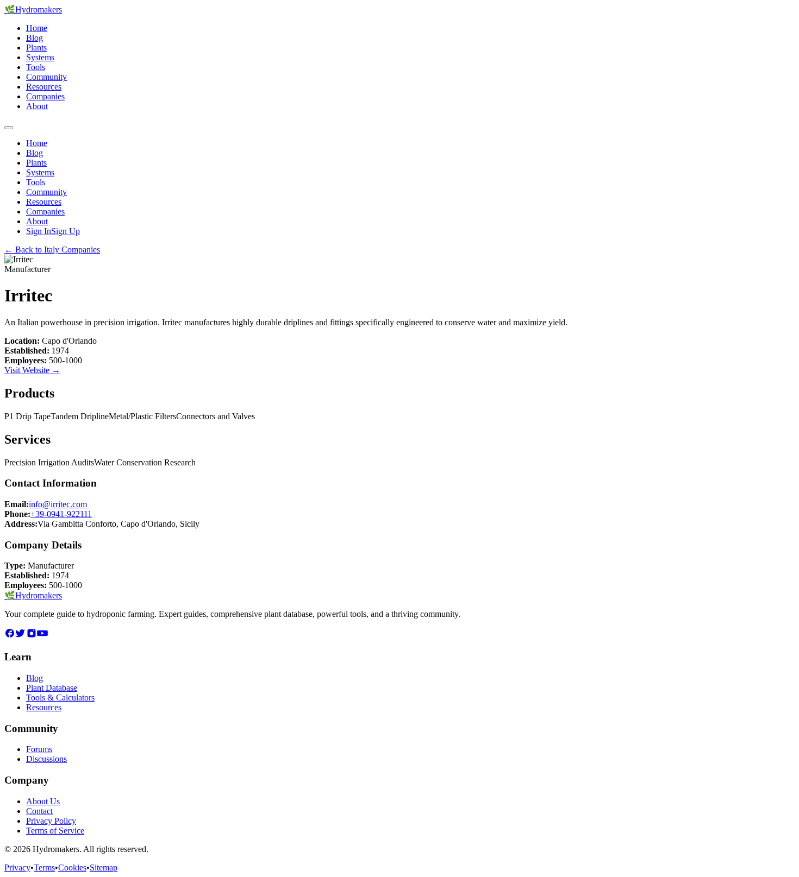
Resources (43, 86)
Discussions (46, 759)
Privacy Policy (51, 820)
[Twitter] (20, 635)
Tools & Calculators (60, 697)
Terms (44, 867)
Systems (40, 57)
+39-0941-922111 (61, 514)
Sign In (38, 231)
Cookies (72, 867)
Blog (34, 37)
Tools (35, 67)
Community (46, 76)
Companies (45, 96)
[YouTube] (42, 635)
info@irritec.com (58, 504)
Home (36, 28)
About (37, 106)
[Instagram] (31, 635)
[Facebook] (9, 635)
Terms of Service (55, 830)
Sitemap (103, 867)
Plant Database (51, 687)
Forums (39, 749)
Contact (39, 811)
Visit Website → (32, 370)
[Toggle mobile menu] (8, 127)
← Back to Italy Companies (52, 249)
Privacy (17, 867)
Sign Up (65, 231)
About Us (43, 801)
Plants (36, 47)
